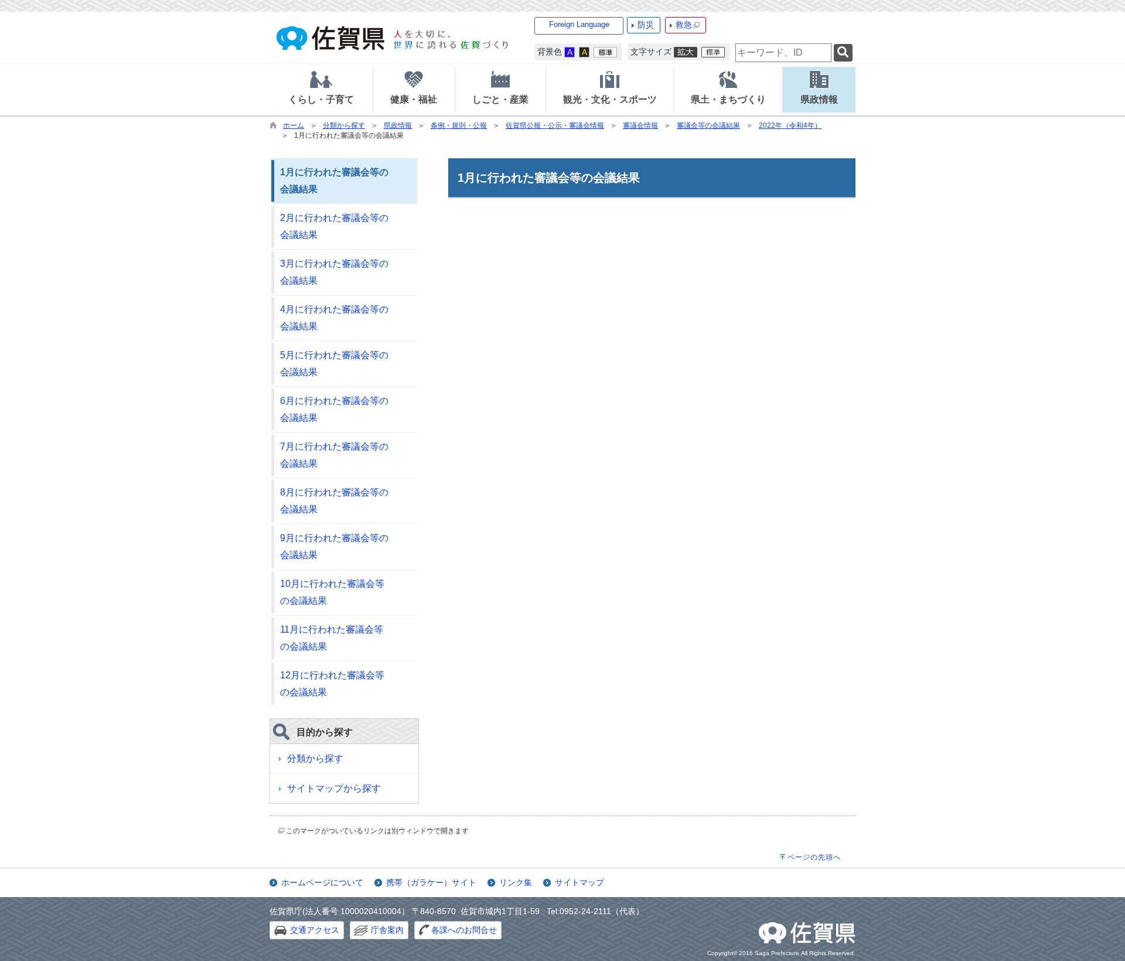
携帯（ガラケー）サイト (431, 882)
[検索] (843, 53)
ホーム (293, 125)
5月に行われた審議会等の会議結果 (334, 363)
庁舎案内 (387, 930)
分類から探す (344, 125)
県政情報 (398, 125)
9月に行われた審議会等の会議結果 (334, 546)
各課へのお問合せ (464, 930)
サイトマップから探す (334, 788)
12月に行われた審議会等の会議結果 (332, 683)
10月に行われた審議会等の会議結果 (332, 592)
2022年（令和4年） (790, 125)
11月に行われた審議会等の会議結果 (331, 637)
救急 (684, 24)
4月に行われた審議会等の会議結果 (334, 317)
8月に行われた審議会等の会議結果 (334, 500)
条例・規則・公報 (459, 125)
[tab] (321, 90)
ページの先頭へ (814, 857)
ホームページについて (322, 882)
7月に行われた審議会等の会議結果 (334, 455)
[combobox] (783, 53)
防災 (646, 24)
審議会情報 (640, 125)
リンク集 (515, 882)
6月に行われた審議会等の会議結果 (334, 409)
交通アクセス (314, 930)
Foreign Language (579, 24)
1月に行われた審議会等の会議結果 (334, 180)
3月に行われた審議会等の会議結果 (334, 272)
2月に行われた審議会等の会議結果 (334, 226)
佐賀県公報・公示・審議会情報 (555, 125)
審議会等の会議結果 (708, 125)
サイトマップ (579, 882)
